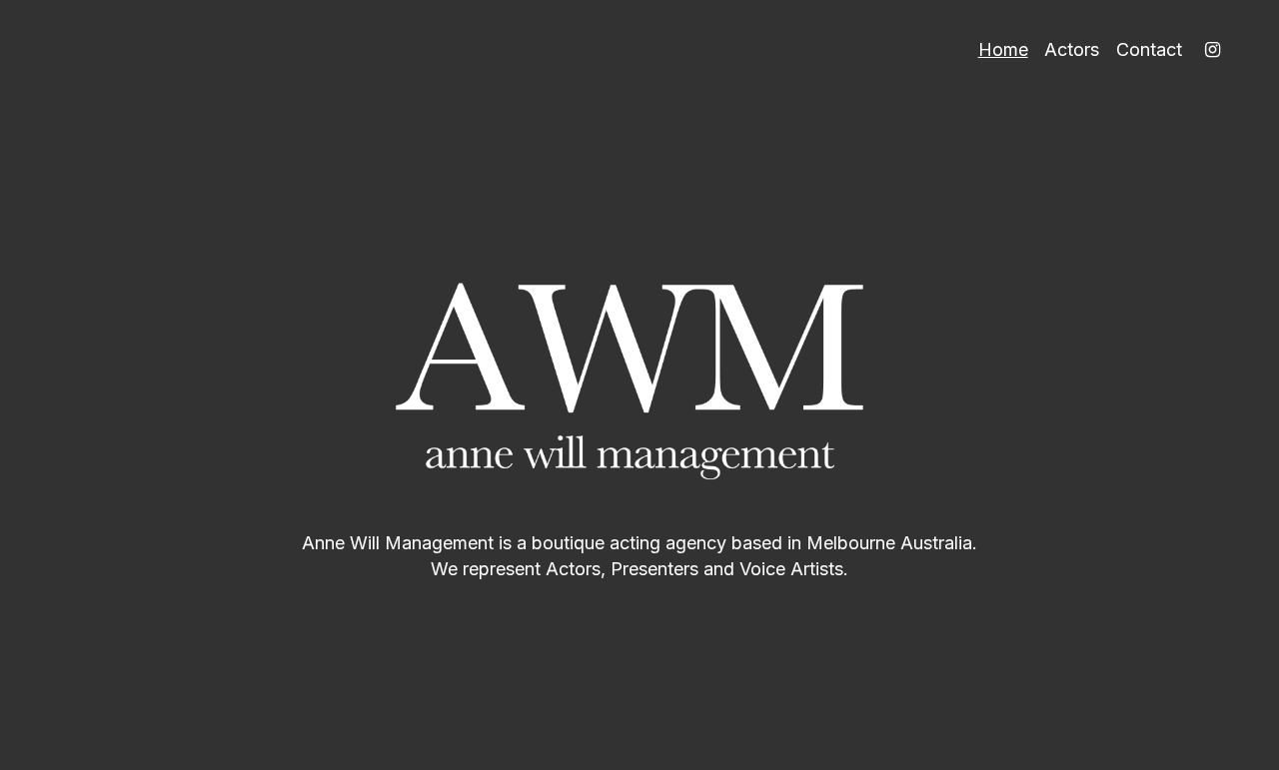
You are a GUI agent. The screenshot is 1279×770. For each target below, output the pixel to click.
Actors (1071, 49)
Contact (1149, 49)
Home (1003, 49)
